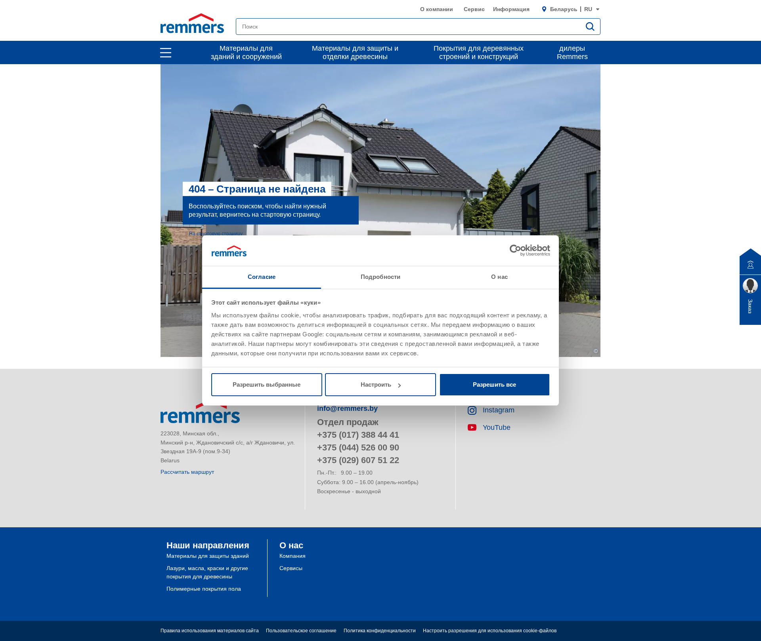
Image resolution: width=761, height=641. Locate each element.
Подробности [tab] (380, 276)
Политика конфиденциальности (380, 630)
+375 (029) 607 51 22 (358, 460)
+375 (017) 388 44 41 (358, 435)
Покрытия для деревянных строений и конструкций (479, 52)
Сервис (474, 9)
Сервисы (290, 568)
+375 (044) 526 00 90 (358, 447)
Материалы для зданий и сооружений (246, 52)
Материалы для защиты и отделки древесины (355, 52)
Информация (511, 9)
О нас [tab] (499, 276)
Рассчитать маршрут (187, 472)
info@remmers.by (347, 408)
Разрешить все (494, 384)
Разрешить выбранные (266, 384)
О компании (436, 9)
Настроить (376, 384)
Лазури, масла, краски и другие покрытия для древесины (207, 572)
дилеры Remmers (572, 52)
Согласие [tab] (261, 276)
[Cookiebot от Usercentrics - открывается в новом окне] (515, 250)
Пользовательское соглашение (301, 630)
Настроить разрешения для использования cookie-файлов (489, 630)
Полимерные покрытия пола (203, 589)
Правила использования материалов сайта (210, 630)
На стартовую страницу (216, 233)
